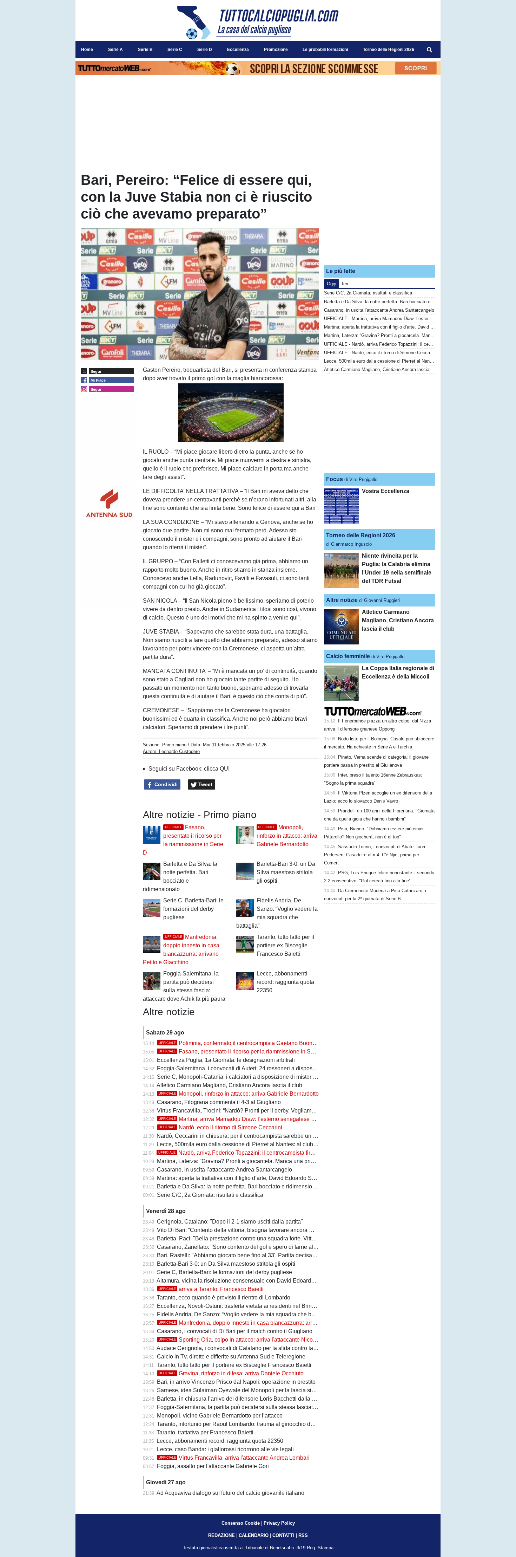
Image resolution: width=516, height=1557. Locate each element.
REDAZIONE (221, 1535)
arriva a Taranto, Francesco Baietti (211, 1289)
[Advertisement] (379, 215)
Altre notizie (342, 600)
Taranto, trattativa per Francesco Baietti (205, 1432)
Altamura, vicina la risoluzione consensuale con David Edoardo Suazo (244, 1281)
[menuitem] (429, 50)
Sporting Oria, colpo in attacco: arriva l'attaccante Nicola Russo (247, 1340)
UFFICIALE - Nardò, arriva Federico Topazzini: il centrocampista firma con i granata (409, 344)
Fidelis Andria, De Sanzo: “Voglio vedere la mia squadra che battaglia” (244, 1314)
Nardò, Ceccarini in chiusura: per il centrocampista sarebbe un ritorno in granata (256, 1136)
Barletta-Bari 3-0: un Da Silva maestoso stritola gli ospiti (286, 872)
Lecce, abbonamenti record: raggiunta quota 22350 (285, 982)
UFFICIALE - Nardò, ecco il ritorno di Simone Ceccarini (380, 352)
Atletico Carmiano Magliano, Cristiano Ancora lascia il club (229, 1085)
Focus (334, 479)
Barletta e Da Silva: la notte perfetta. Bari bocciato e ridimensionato (240, 1186)
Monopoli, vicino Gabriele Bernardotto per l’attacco (220, 1416)
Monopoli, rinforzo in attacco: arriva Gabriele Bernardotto (287, 835)
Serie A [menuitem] (115, 49)
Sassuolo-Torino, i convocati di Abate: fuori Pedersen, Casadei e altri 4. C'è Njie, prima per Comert (374, 854)
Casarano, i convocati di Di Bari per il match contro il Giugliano (234, 1331)
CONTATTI (283, 1535)
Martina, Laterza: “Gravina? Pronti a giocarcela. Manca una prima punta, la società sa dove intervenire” (284, 1161)
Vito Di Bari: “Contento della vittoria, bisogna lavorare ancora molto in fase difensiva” (261, 1230)
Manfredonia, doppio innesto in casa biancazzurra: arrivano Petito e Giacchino (266, 1323)
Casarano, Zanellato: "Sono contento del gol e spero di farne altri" (238, 1247)
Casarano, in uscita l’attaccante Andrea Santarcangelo (224, 1170)
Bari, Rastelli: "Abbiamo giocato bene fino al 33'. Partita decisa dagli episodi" (252, 1255)
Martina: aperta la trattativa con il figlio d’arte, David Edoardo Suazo (240, 1178)
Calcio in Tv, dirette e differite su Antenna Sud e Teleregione (231, 1357)
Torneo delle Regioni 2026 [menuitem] (388, 49)
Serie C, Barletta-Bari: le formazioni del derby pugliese (193, 908)
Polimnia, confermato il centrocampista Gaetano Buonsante (242, 1043)
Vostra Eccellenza (385, 491)
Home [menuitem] (87, 49)
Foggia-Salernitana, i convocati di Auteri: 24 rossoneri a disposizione (242, 1068)
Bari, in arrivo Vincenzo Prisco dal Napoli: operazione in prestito (236, 1382)
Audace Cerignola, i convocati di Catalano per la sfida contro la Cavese (245, 1348)
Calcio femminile (348, 656)
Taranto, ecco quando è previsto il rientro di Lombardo (223, 1297)
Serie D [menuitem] (204, 49)
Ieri (345, 283)
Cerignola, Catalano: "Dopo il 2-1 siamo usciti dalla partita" (230, 1222)
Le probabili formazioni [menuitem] (325, 49)
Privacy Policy (279, 1523)
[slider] (215, 436)
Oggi (331, 283)
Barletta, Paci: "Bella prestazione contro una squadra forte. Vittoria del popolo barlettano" (267, 1238)
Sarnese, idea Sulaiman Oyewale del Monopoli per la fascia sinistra (241, 1390)
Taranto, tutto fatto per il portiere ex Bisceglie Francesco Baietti (285, 945)
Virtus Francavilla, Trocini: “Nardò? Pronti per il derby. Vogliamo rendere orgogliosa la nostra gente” (280, 1111)
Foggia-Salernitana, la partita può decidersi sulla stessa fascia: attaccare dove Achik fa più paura (277, 1407)
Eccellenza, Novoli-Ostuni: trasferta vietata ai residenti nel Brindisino (242, 1306)
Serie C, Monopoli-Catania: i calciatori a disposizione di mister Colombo (246, 1077)
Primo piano (174, 744)
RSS (303, 1535)
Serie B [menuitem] (145, 49)
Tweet (204, 784)
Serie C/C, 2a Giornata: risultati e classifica (210, 1195)
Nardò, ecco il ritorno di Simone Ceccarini (220, 1127)
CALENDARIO (254, 1535)
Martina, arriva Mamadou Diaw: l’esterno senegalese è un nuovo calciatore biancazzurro (278, 1119)
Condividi (165, 784)
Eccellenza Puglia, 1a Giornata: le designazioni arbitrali (226, 1060)
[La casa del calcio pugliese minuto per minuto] (258, 23)
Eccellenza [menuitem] (238, 49)
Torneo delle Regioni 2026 (360, 535)
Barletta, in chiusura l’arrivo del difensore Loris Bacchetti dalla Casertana (247, 1399)
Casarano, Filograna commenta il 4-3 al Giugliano (219, 1102)
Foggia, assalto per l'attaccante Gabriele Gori (213, 1466)
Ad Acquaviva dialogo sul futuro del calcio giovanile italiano (230, 1493)
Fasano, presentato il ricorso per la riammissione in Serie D (242, 1052)
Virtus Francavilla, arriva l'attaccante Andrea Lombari (234, 1458)
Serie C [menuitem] (174, 49)
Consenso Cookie (240, 1523)
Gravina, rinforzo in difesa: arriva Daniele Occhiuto (231, 1373)
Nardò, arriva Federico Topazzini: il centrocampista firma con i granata (255, 1153)
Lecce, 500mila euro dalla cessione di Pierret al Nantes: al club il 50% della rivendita (261, 1144)
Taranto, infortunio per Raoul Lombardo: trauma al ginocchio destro (240, 1424)
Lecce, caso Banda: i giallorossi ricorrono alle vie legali (225, 1449)
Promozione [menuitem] (276, 49)
